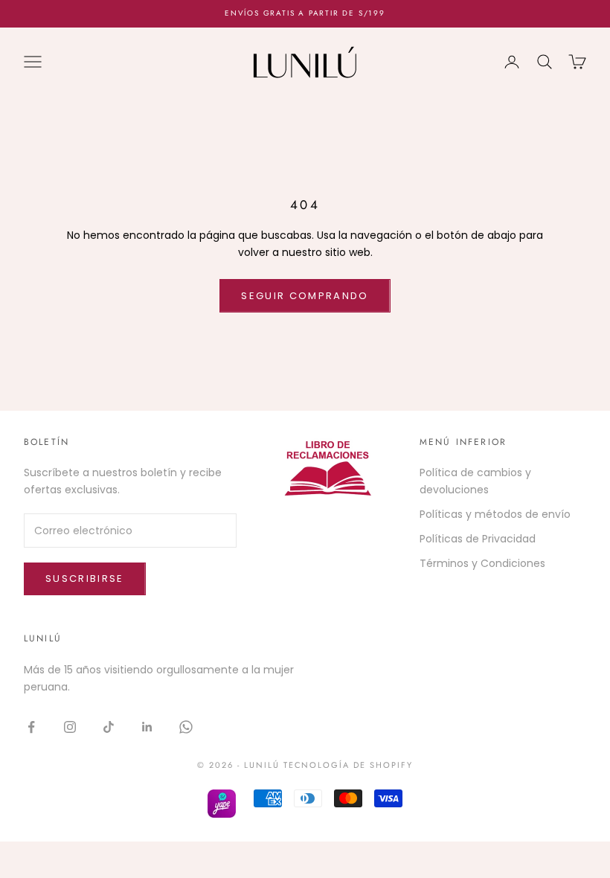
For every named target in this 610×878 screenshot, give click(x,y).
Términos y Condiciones (482, 563)
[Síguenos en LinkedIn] (147, 727)
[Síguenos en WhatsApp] (186, 727)
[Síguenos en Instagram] (69, 727)
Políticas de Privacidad (478, 538)
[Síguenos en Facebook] (31, 727)
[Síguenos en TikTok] (108, 727)
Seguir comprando (304, 296)
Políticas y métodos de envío (495, 514)
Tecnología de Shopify (348, 765)
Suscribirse (84, 578)
